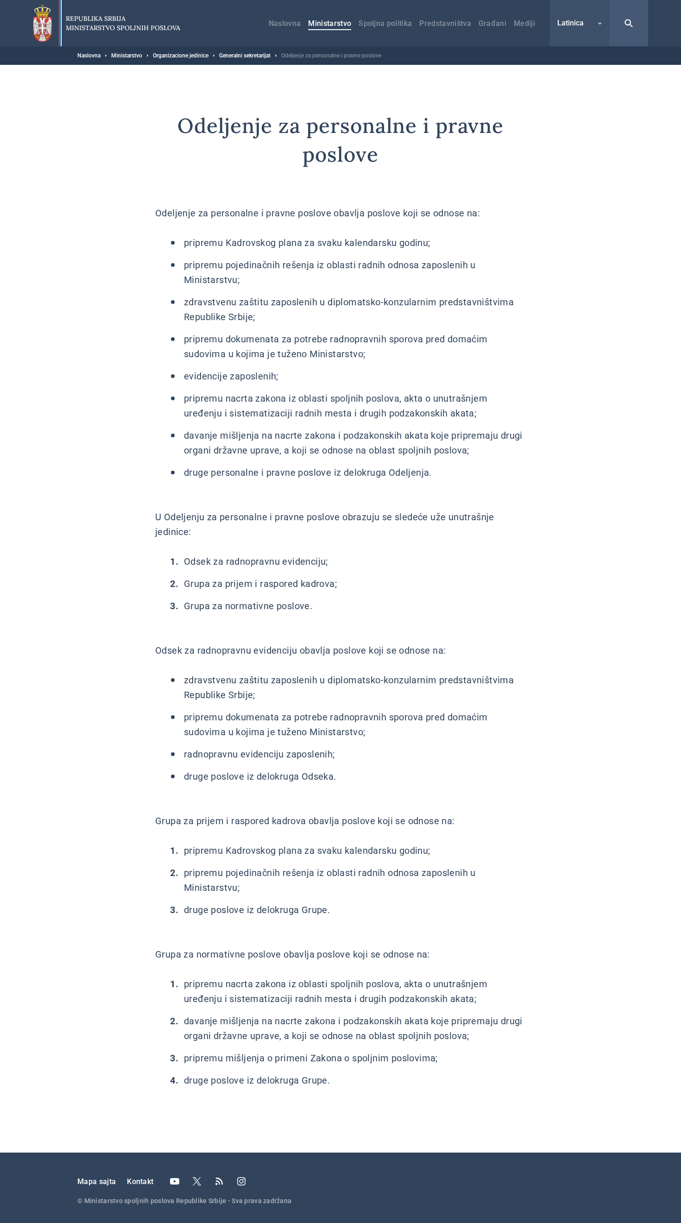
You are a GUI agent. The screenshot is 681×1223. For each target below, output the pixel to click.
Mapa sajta (96, 1181)
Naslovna (285, 23)
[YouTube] (174, 1181)
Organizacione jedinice (180, 55)
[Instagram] (241, 1181)
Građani (492, 23)
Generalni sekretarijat (245, 55)
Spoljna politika (385, 23)
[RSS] (219, 1181)
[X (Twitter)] (197, 1181)
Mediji (524, 23)
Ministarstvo (329, 23)
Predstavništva (445, 23)
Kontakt (140, 1181)
